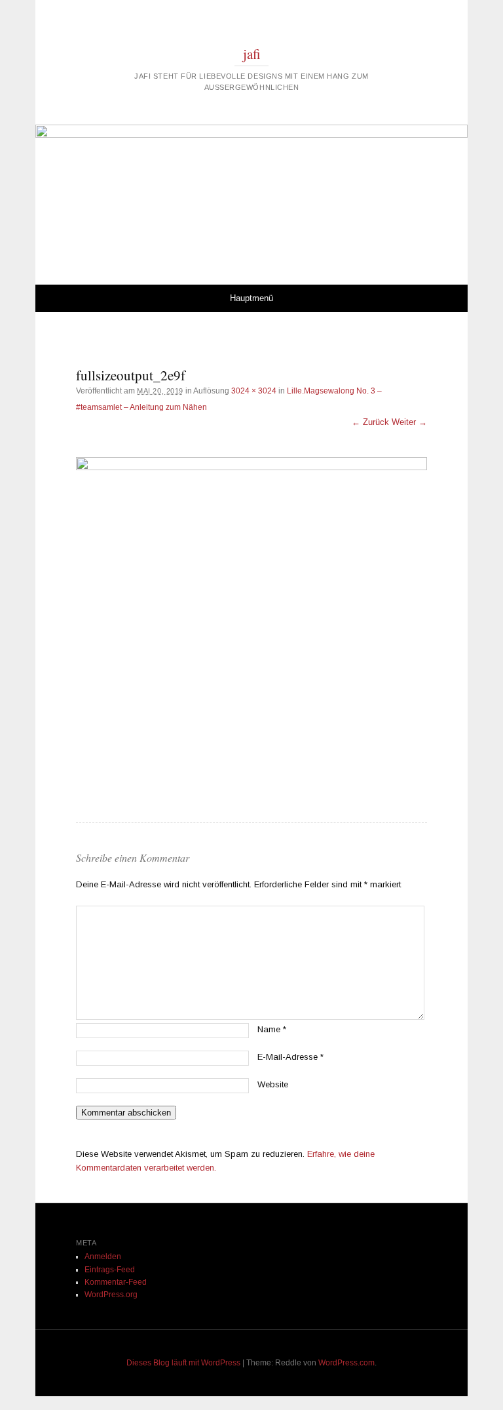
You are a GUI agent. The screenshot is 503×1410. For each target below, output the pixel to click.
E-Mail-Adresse (290, 1057)
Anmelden (102, 1256)
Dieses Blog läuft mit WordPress (183, 1362)
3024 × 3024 (253, 390)
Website (272, 1084)
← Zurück (370, 422)
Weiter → (409, 422)
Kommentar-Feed (115, 1282)
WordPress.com (346, 1362)
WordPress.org (111, 1294)
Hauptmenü (251, 298)
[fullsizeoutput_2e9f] (251, 633)
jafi (252, 54)
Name (271, 1029)
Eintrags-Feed (109, 1269)
